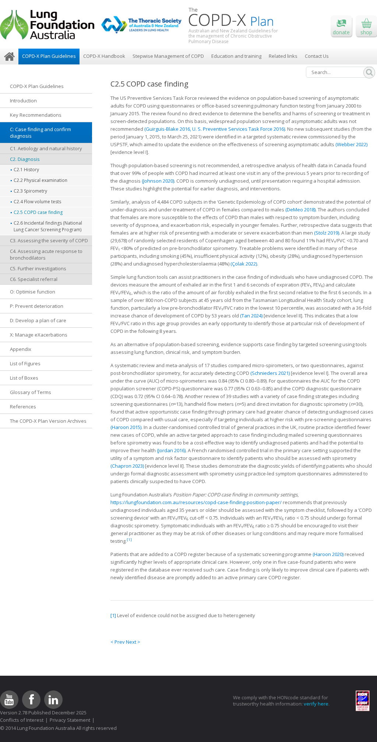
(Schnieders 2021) (270, 373)
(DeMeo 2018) (300, 209)
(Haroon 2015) (125, 427)
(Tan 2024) (251, 315)
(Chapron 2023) (127, 466)
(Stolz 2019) (326, 232)
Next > (133, 642)
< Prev (118, 642)
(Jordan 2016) (171, 450)
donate (341, 32)
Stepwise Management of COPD (168, 56)
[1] (113, 615)
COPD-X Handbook (104, 56)
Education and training (236, 56)
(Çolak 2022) (243, 263)
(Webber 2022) (351, 144)
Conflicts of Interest (21, 720)
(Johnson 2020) (158, 180)
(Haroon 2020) (328, 554)
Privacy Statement (70, 720)
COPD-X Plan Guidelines (49, 56)
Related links (283, 56)
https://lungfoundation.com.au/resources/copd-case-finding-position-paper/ (196, 502)
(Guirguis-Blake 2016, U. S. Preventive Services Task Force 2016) (214, 129)
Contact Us (317, 56)
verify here (316, 703)
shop (366, 32)
